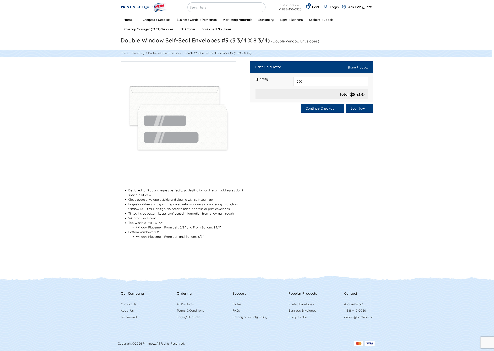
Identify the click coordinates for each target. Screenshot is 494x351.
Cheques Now (298, 317)
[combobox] (331, 81)
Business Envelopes (302, 310)
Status (237, 304)
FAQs (236, 310)
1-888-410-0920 (355, 310)
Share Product (358, 67)
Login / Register (188, 317)
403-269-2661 (353, 304)
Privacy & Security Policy (250, 317)
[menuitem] (130, 20)
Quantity (261, 79)
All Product (184, 304)
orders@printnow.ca (358, 317)
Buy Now (358, 108)
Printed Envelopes (301, 304)
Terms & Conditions (190, 310)
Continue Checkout (321, 108)
